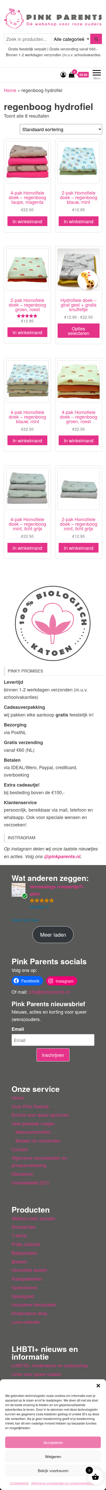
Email (18, 1029)
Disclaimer (22, 1173)
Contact (20, 1149)
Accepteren (53, 1442)
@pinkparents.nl (62, 856)
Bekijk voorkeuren (53, 1470)
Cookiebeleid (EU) (30, 1182)
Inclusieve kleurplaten (34, 1304)
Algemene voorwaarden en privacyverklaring (62, 1483)
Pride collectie (26, 1244)
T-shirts (19, 1235)
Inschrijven (53, 1054)
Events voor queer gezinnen (40, 1114)
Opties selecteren (78, 330)
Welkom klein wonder (33, 1218)
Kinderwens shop (29, 1313)
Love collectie (26, 1321)
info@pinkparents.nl (49, 991)
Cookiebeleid (19, 1483)
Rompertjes (24, 1226)
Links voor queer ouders (36, 1374)
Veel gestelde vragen (33, 1123)
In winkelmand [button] (27, 221)
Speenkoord (24, 1287)
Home (10, 90)
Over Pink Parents (30, 1106)
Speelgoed (23, 1296)
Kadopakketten (27, 1278)
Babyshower (24, 1252)
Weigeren (53, 1456)
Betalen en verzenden (37, 1140)
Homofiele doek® (29, 1270)
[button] (98, 1385)
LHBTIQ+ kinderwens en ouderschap (50, 1365)
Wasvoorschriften (33, 1131)
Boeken (19, 1261)
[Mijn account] (63, 74)
